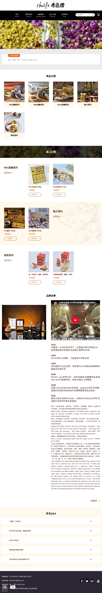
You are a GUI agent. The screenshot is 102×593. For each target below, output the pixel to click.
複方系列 (87, 105)
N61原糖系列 (14, 105)
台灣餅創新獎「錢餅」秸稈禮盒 (62, 275)
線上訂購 (53, 15)
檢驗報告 (41, 15)
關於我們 (29, 15)
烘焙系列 (14, 135)
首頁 (17, 15)
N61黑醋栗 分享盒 (34, 231)
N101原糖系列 (63, 105)
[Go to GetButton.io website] (5, 591)
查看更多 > (8, 173)
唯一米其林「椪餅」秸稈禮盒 (38, 275)
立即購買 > (35, 195)
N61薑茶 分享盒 (9, 231)
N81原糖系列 (39, 105)
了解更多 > (95, 501)
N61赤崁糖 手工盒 (59, 187)
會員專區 (64, 15)
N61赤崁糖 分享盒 (34, 187)
